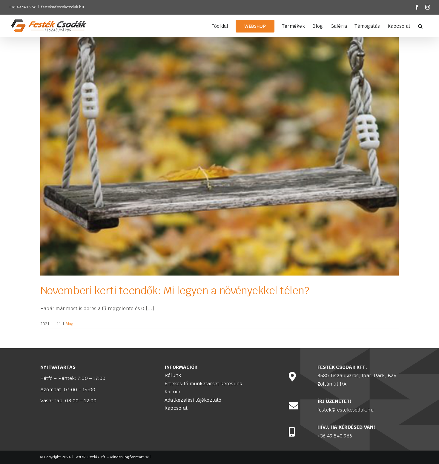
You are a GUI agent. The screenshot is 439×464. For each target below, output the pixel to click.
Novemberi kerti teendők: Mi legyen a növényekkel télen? (174, 290)
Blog (69, 323)
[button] (420, 26)
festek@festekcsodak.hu (62, 7)
